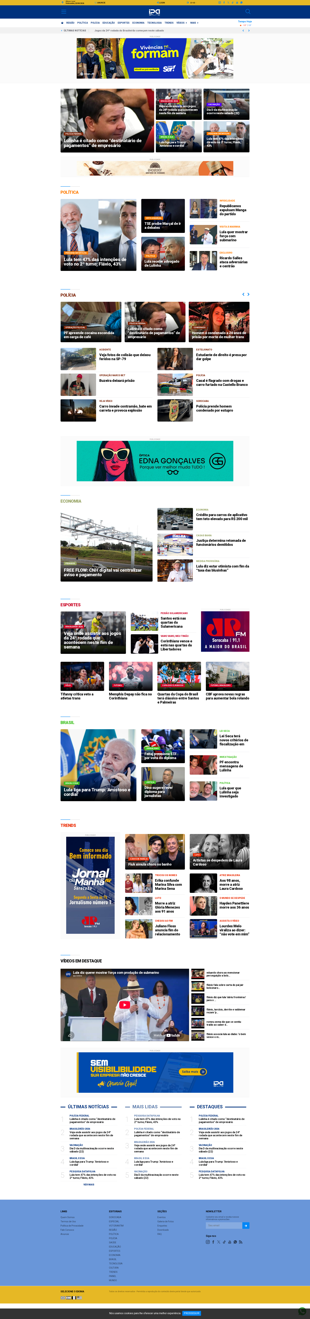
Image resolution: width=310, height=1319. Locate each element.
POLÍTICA (82, 23)
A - (194, 3)
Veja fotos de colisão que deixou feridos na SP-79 (124, 357)
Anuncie (101, 3)
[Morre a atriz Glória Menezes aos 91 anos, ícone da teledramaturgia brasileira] (139, 906)
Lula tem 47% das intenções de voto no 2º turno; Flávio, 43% (93, 1176)
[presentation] (243, 294)
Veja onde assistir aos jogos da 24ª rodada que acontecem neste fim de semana (91, 1135)
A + (191, 3)
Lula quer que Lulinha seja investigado (230, 792)
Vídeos (180, 23)
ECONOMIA (138, 23)
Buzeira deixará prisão (116, 381)
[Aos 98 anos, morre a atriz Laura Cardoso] (203, 883)
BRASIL (113, 1259)
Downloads (163, 1230)
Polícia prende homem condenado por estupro (214, 408)
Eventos (161, 1217)
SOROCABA (115, 1217)
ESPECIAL (114, 1221)
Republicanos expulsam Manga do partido (233, 210)
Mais (193, 23)
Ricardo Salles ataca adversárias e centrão (234, 262)
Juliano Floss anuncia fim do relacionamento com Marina (167, 932)
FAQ (159, 1234)
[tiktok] (233, 2)
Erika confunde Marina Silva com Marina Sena (168, 884)
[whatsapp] (241, 2)
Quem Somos (68, 1217)
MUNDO (113, 1280)
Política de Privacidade (72, 1225)
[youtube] (237, 2)
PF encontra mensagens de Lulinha (231, 766)
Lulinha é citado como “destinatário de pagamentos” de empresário (92, 1120)
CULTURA (114, 1267)
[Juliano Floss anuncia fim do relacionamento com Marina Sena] (139, 928)
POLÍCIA (95, 23)
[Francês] (74, 1297)
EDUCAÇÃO (109, 23)
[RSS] (241, 1242)
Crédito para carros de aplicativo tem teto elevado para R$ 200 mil (222, 517)
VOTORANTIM (116, 1225)
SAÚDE (112, 1242)
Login (162, 3)
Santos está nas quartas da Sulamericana (173, 622)
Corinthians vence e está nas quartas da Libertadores (176, 645)
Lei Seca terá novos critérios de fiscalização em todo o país (234, 742)
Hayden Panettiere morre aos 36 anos (234, 905)
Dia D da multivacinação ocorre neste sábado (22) (92, 1150)
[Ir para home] (62, 22)
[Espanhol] (68, 1297)
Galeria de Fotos (165, 1221)
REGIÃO (70, 23)
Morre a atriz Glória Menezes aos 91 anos (167, 907)
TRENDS (169, 23)
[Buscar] (248, 11)
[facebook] (224, 2)
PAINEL (112, 1276)
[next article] (243, 30)
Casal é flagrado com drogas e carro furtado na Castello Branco (222, 383)
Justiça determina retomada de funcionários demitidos (221, 543)
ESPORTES (123, 23)
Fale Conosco (67, 1230)
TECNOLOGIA (154, 23)
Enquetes (162, 1225)
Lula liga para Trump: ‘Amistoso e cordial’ (118, 30)
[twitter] (228, 2)
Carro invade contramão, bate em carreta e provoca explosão (125, 408)
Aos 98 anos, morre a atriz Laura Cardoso (231, 884)
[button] (64, 11)
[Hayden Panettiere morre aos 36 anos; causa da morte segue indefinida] (203, 906)
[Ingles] (79, 1297)
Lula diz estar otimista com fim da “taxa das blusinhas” (222, 568)
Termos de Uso (68, 1221)
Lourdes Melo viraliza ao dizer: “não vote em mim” (234, 930)
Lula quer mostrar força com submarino (234, 236)
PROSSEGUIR (191, 1313)
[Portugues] (63, 1297)
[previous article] (249, 30)
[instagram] (219, 2)
